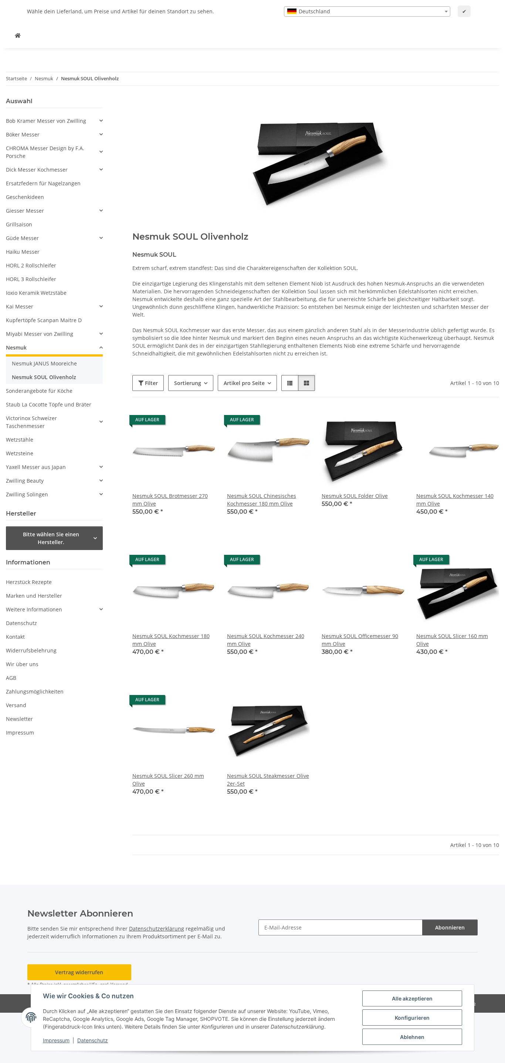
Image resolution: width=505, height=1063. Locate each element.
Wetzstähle (19, 439)
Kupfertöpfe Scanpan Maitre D (44, 320)
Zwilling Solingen (27, 494)
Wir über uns (22, 664)
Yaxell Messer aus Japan (36, 466)
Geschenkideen (25, 196)
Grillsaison (19, 224)
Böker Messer (23, 134)
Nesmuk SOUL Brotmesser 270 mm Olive (170, 499)
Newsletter (19, 718)
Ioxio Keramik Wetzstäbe (36, 292)
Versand (16, 705)
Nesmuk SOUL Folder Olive (355, 495)
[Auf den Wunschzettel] (202, 422)
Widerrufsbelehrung (31, 650)
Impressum (56, 1040)
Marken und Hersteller (34, 595)
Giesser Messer (25, 210)
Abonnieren (450, 927)
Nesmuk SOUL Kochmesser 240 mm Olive (265, 639)
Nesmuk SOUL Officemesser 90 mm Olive (360, 639)
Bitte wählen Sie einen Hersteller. (51, 538)
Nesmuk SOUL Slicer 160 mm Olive (452, 639)
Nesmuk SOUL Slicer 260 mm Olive (168, 779)
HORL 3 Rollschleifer (31, 279)
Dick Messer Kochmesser (37, 169)
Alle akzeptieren (412, 998)
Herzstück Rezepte (29, 582)
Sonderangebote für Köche (39, 390)
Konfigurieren (412, 1018)
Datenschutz (92, 1040)
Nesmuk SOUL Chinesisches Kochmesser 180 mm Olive (261, 499)
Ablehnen (412, 1037)
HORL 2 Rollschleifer (31, 265)
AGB (11, 677)
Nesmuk (16, 347)
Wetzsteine (19, 453)
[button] (289, 383)
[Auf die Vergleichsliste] (183, 422)
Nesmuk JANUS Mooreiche (44, 363)
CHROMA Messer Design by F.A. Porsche (45, 152)
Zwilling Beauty (25, 480)
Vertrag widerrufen (79, 972)
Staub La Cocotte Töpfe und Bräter (48, 404)
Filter (150, 383)
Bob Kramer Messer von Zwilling (46, 120)
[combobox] (367, 11)
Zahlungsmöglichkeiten (35, 691)
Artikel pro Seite (244, 383)
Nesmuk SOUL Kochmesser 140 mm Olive (455, 499)
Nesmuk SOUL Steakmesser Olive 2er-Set (268, 779)
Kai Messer (19, 306)
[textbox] (367, 11)
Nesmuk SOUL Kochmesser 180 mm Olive (171, 639)
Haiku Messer (23, 251)
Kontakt (15, 636)
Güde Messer (22, 238)
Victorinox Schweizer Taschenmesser (31, 422)
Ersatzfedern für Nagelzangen (43, 183)
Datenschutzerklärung (156, 928)
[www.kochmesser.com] (18, 35)
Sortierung (187, 383)
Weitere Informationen (34, 609)
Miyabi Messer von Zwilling (39, 333)
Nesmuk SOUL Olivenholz (44, 377)
